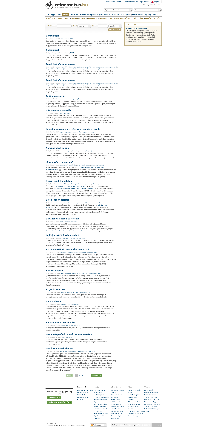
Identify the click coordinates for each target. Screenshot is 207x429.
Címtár (107, 2)
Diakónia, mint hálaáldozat (59, 348)
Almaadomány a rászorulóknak (62, 322)
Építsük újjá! (52, 36)
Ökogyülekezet (105, 18)
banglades (66, 113)
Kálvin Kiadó (115, 418)
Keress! (160, 9)
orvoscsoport (67, 151)
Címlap (47, 14)
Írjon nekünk (144, 2)
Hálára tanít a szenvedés (58, 110)
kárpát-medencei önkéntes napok (77, 252)
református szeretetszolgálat (79, 273)
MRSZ (72, 38)
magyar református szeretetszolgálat (91, 69)
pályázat (79, 238)
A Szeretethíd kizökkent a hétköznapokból (67, 249)
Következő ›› (96, 375)
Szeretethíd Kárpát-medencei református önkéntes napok (67, 231)
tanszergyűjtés (64, 165)
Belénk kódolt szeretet (57, 200)
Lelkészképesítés (152, 18)
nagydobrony (86, 132)
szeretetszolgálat (77, 99)
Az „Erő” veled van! (56, 289)
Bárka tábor (139, 18)
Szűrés (111, 30)
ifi (60, 238)
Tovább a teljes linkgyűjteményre (60, 402)
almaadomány (75, 304)
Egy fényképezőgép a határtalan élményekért (69, 334)
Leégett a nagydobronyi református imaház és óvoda (73, 129)
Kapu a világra (53, 301)
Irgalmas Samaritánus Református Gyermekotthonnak (74, 188)
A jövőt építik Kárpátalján (59, 181)
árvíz (115, 67)
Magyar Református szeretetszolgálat (103, 67)
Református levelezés (131, 2)
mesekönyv (68, 273)
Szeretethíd (67, 203)
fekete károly (102, 184)
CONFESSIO (132, 399)
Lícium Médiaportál (134, 395)
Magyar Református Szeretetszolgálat (56, 69)
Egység (148, 15)
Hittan (74, 18)
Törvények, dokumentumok (58, 18)
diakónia (63, 304)
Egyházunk (56, 15)
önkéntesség (66, 238)
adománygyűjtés (85, 165)
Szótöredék (52, 26)
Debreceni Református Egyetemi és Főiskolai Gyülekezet (101, 399)
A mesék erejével (54, 270)
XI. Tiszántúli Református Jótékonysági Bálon (70, 186)
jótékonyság (69, 337)
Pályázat (156, 15)
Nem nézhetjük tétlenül (57, 148)
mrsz (62, 38)
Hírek (65, 15)
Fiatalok (115, 15)
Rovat (75, 26)
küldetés (66, 38)
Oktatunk (74, 15)
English (156, 2)
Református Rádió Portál (136, 411)
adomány (65, 99)
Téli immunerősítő (55, 96)
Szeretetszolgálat (88, 15)
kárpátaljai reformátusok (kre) (73, 132)
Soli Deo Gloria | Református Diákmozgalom (99, 392)
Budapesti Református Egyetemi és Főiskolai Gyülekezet (101, 416)
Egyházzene (93, 18)
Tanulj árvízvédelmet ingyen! (60, 64)
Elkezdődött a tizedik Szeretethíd (63, 219)
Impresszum (51, 424)
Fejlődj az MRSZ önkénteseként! (62, 235)
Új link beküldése (54, 398)
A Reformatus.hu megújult (136, 28)
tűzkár (61, 132)
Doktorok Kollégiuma (123, 18)
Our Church (137, 15)
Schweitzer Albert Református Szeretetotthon (116, 397)
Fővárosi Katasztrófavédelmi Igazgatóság (80, 67)
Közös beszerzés (116, 2)
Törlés (118, 30)
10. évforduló (89, 203)
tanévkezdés (72, 165)
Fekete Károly (64, 184)
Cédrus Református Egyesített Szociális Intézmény (73, 351)
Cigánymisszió (103, 15)
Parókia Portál (132, 397)
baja (93, 351)
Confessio (82, 18)
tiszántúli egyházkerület (75, 184)
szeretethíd (97, 203)
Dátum (94, 26)
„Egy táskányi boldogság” (59, 162)
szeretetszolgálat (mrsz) (74, 69)
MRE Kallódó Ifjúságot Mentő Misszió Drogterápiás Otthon (118, 409)
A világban (126, 15)
